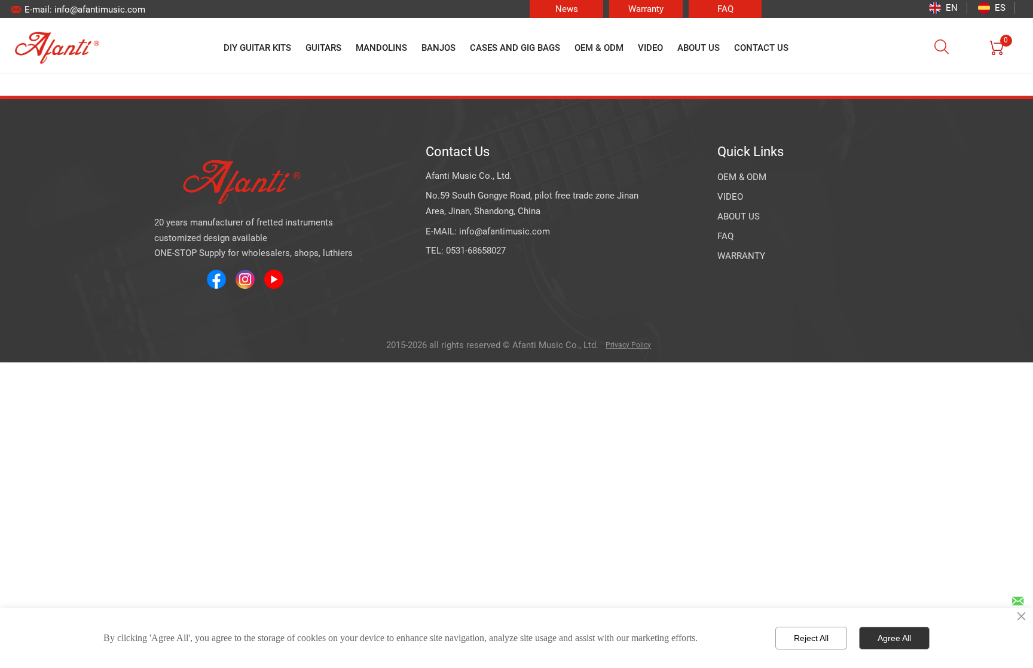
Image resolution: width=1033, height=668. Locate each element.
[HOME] (57, 48)
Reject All (811, 638)
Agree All (894, 638)
